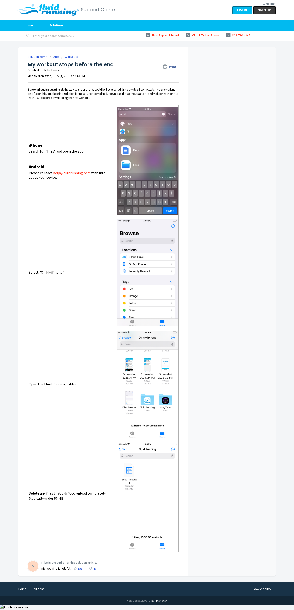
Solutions (56, 25)
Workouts (71, 57)
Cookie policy (261, 589)
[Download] (138, 252)
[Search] (28, 36)
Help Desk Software (138, 600)
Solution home (38, 57)
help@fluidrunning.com (71, 172)
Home (29, 25)
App (56, 57)
